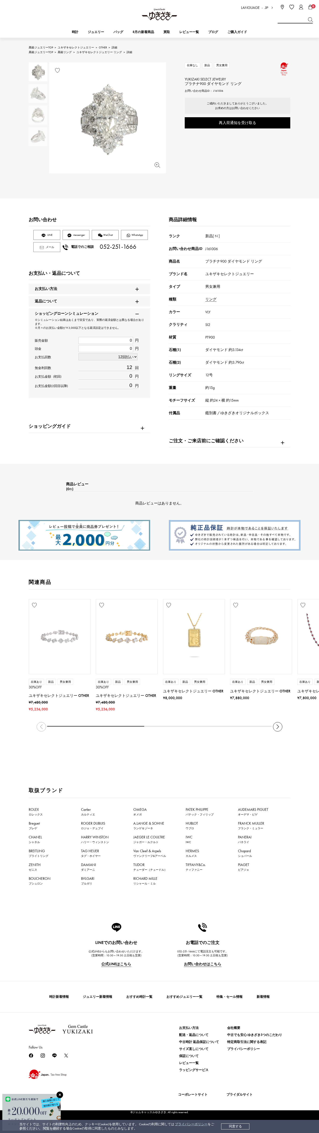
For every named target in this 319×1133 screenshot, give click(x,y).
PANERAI (245, 839)
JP (266, 8)
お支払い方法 (189, 1028)
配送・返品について (194, 1035)
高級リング (65, 52)
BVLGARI (87, 880)
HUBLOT (192, 825)
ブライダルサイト (240, 1094)
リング (210, 299)
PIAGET (243, 867)
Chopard (245, 853)
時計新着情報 (59, 997)
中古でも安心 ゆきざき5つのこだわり (254, 1035)
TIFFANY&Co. (196, 867)
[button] (277, 726)
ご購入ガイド (237, 32)
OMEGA (140, 811)
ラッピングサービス (194, 1070)
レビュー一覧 (189, 1063)
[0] (310, 7)
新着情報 (263, 997)
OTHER (103, 47)
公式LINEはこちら (116, 964)
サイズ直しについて (194, 1049)
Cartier (88, 811)
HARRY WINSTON (95, 839)
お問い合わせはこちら (202, 964)
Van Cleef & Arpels (149, 853)
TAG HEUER (91, 853)
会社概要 (233, 1028)
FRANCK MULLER (251, 825)
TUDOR (150, 867)
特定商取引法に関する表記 (246, 1042)
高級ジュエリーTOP (41, 47)
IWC (189, 839)
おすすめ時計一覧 (139, 997)
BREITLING (38, 853)
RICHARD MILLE (145, 880)
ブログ (213, 32)
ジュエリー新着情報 (97, 997)
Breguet (34, 825)
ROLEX (36, 811)
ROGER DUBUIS (93, 825)
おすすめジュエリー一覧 (184, 997)
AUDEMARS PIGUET (253, 811)
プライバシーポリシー (191, 1124)
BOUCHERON (39, 880)
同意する (235, 1126)
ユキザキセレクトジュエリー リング (99, 52)
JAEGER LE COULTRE (149, 839)
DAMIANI (88, 867)
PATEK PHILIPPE (200, 811)
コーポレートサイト (193, 1094)
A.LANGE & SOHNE (148, 825)
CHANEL (35, 839)
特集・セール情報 (229, 997)
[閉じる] (60, 1095)
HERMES (192, 853)
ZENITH (35, 867)
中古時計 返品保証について (199, 1042)
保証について (189, 1056)
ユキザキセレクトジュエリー (76, 47)
